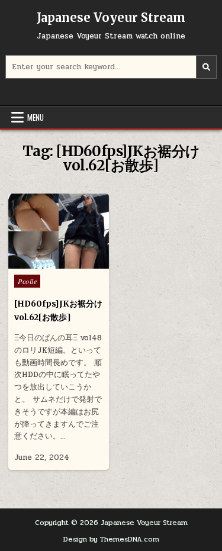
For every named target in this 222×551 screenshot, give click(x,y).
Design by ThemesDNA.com (111, 539)
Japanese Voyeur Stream (111, 17)
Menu (35, 117)
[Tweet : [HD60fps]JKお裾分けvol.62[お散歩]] (33, 262)
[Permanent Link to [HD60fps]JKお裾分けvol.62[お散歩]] (58, 231)
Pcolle (27, 281)
